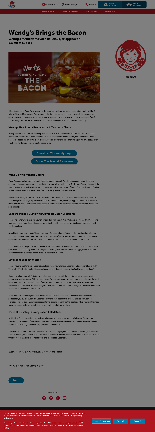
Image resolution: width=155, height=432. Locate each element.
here (81, 423)
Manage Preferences (101, 421)
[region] (77, 421)
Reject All (120, 421)
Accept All (138, 421)
